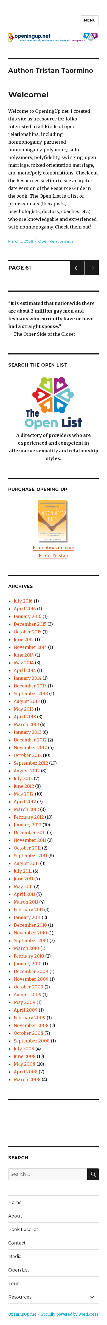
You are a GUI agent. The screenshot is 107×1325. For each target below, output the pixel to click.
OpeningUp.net (22, 1314)
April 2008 (26, 1071)
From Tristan (53, 555)
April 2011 (24, 894)
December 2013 (30, 686)
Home (15, 1202)
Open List (18, 1270)
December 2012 (30, 740)
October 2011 (27, 848)
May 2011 (23, 886)
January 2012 (27, 824)
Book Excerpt (23, 1229)
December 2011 (30, 832)
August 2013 (27, 701)
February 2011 (28, 909)
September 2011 (30, 855)
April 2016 (25, 608)
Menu (90, 20)
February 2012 (29, 817)
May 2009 (24, 1002)
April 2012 (25, 801)
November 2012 (30, 747)
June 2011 (23, 878)
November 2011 (30, 840)
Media (14, 1256)
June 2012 (24, 786)
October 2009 (28, 987)
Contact (17, 1243)
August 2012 (27, 770)
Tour (13, 1283)
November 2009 (31, 979)
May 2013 (24, 709)
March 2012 (26, 809)
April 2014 (25, 670)
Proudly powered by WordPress (69, 1314)
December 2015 (30, 624)
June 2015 (24, 639)
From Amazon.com (53, 547)
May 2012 (24, 794)
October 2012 (28, 755)
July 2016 (23, 601)
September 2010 (31, 940)
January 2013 (27, 732)
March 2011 (26, 902)
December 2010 (30, 925)
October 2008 (28, 1033)
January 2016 (27, 616)
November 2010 (30, 933)
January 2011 (27, 917)
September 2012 (31, 763)
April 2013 (25, 716)
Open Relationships (55, 241)
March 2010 (26, 948)
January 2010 (28, 963)
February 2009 (30, 1017)
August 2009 (27, 994)
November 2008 (31, 1025)
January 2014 (27, 678)
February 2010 (29, 956)
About (15, 1216)
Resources (19, 1297)
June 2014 (24, 655)
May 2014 (24, 662)
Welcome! (28, 94)
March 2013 (26, 724)
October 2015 (27, 632)
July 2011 (23, 871)
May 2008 (24, 1064)
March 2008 (27, 1079)
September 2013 (31, 693)
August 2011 (26, 863)
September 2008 (32, 1041)
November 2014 (30, 647)
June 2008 (25, 1056)
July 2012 (23, 778)
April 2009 (26, 1010)
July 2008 (24, 1048)
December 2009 (31, 971)
